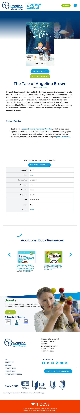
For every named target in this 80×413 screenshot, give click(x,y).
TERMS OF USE (11, 371)
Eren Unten (27, 271)
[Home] (13, 3)
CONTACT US (10, 362)
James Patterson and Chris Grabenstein (53, 267)
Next (71, 254)
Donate (10, 312)
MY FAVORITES (39, 71)
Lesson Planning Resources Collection (37, 128)
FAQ (6, 359)
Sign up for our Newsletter (58, 371)
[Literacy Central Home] (33, 3)
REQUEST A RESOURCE (39, 165)
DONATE (66, 5)
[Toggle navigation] (75, 6)
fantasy (32, 209)
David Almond (43, 87)
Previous (9, 254)
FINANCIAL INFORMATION (13, 374)
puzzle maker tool (63, 136)
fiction (31, 175)
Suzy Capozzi (26, 270)
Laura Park (49, 269)
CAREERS (8, 365)
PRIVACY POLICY (10, 368)
